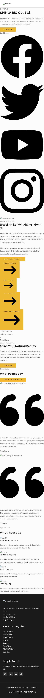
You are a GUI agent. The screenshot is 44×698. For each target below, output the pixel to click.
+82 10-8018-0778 (9, 614)
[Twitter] (11, 674)
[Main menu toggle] (38, 4)
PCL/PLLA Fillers (9, 649)
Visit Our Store (8, 620)
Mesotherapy (7, 634)
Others (5, 643)
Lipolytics (6, 652)
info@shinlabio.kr (9, 617)
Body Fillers (7, 646)
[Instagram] (21, 674)
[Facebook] (5, 674)
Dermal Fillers (8, 631)
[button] (22, 78)
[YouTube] (16, 674)
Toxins (5, 640)
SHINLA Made (8, 637)
